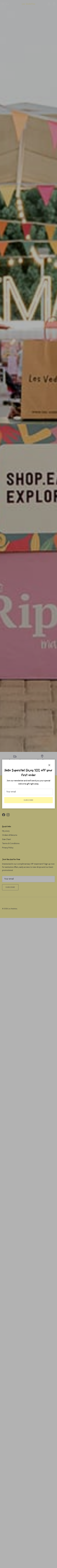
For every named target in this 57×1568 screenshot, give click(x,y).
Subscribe (28, 800)
